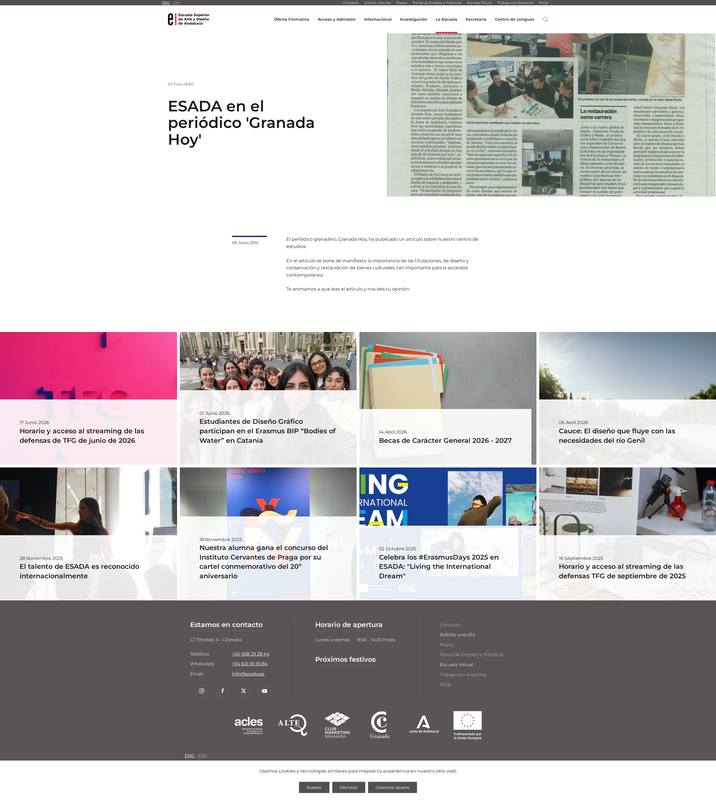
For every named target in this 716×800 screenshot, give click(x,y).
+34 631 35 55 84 (250, 663)
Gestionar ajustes (392, 787)
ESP (176, 3)
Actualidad (181, 84)
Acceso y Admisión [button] (337, 19)
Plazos (401, 3)
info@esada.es (248, 674)
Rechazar (349, 787)
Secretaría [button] (476, 19)
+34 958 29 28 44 (251, 654)
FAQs (543, 3)
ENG (166, 3)
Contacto (351, 3)
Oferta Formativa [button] (291, 19)
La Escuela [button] (446, 19)
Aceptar (314, 787)
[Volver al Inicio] (189, 19)
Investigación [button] (413, 19)
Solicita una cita (377, 3)
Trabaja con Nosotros (515, 3)
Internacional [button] (378, 19)
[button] (545, 19)
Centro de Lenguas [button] (514, 19)
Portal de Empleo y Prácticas (437, 3)
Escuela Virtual (479, 3)
